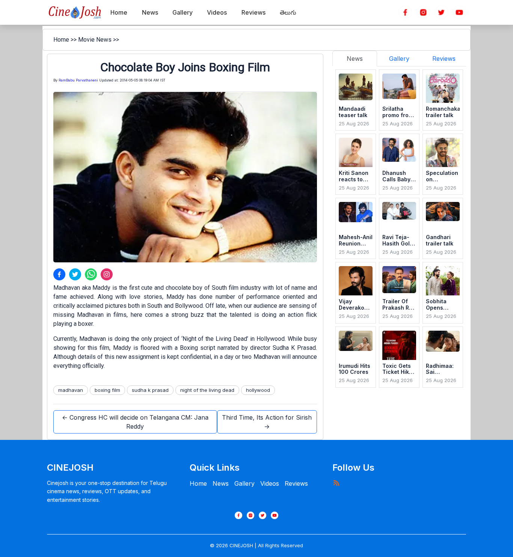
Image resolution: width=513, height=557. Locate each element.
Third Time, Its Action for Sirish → (267, 422)
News (221, 483)
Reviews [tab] (444, 58)
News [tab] (355, 58)
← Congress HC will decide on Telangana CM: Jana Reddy (135, 422)
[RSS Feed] (336, 482)
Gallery (244, 483)
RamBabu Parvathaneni (78, 80)
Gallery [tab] (399, 58)
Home (61, 39)
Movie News (95, 39)
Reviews (296, 483)
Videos (269, 483)
